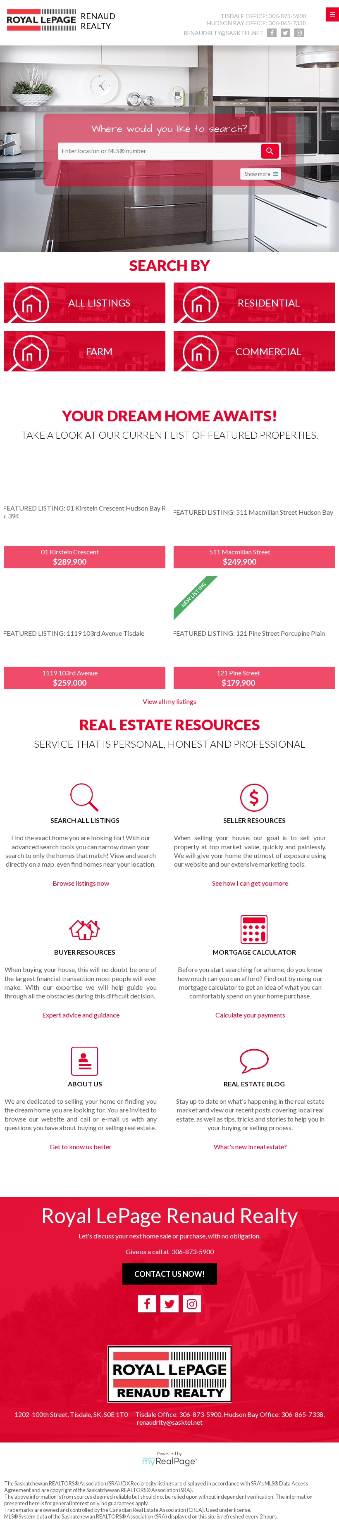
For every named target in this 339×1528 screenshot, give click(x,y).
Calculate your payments (250, 1015)
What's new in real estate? (250, 1146)
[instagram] (299, 33)
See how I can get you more (250, 883)
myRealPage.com (170, 1462)
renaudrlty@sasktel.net (224, 32)
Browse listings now (81, 883)
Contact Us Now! (169, 1273)
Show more (257, 174)
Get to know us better (81, 1146)
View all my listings (169, 701)
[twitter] (285, 33)
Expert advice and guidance (80, 1015)
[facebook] (272, 33)
